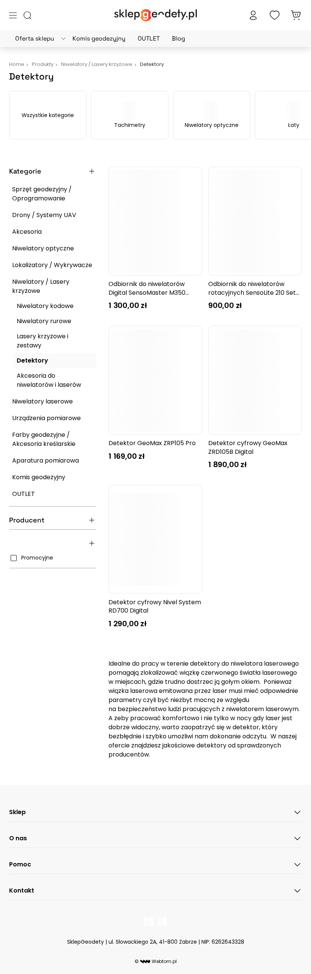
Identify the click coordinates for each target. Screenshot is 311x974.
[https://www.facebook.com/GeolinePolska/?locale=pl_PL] (148, 921)
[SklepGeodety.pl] (155, 15)
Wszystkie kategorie (48, 115)
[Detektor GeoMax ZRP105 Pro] (155, 380)
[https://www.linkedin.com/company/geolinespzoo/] (162, 921)
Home (16, 64)
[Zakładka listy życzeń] (275, 15)
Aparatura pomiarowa (45, 460)
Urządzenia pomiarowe (46, 418)
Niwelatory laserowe (42, 401)
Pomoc (20, 864)
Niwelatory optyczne (212, 125)
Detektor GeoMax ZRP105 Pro (152, 443)
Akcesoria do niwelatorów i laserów (49, 380)
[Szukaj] (27, 15)
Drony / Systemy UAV (44, 215)
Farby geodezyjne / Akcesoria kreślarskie (43, 439)
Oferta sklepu (34, 38)
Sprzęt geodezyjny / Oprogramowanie (42, 194)
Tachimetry (129, 125)
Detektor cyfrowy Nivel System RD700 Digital (154, 606)
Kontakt (21, 890)
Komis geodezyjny (99, 38)
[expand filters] (91, 171)
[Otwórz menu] (13, 15)
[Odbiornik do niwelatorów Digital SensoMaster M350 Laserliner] (155, 221)
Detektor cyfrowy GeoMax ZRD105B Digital (247, 447)
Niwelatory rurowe (44, 321)
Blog (178, 38)
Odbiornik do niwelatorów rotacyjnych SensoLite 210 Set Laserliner (252, 288)
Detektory (32, 360)
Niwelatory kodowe (45, 306)
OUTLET (149, 38)
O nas (18, 838)
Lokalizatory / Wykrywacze (52, 265)
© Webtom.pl (156, 961)
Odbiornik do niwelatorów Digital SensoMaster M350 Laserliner (146, 288)
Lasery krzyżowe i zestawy (42, 341)
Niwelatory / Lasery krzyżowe (40, 286)
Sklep (17, 812)
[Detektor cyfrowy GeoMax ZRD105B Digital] (255, 380)
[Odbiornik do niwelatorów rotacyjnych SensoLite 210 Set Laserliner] (255, 221)
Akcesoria (27, 231)
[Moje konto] (253, 15)
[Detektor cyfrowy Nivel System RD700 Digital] (155, 539)
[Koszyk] (296, 15)
